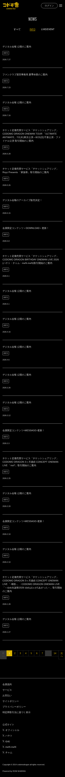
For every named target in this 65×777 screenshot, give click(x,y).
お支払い (7, 695)
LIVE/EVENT (47, 29)
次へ (61, 655)
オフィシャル (12, 730)
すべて (17, 29)
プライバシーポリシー (14, 706)
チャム (8, 752)
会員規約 (7, 684)
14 (55, 653)
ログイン (49, 5)
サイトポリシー (10, 701)
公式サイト (8, 724)
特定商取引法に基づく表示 (16, 712)
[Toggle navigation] (60, 5)
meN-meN (10, 747)
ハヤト (8, 735)
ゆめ (7, 741)
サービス (7, 690)
